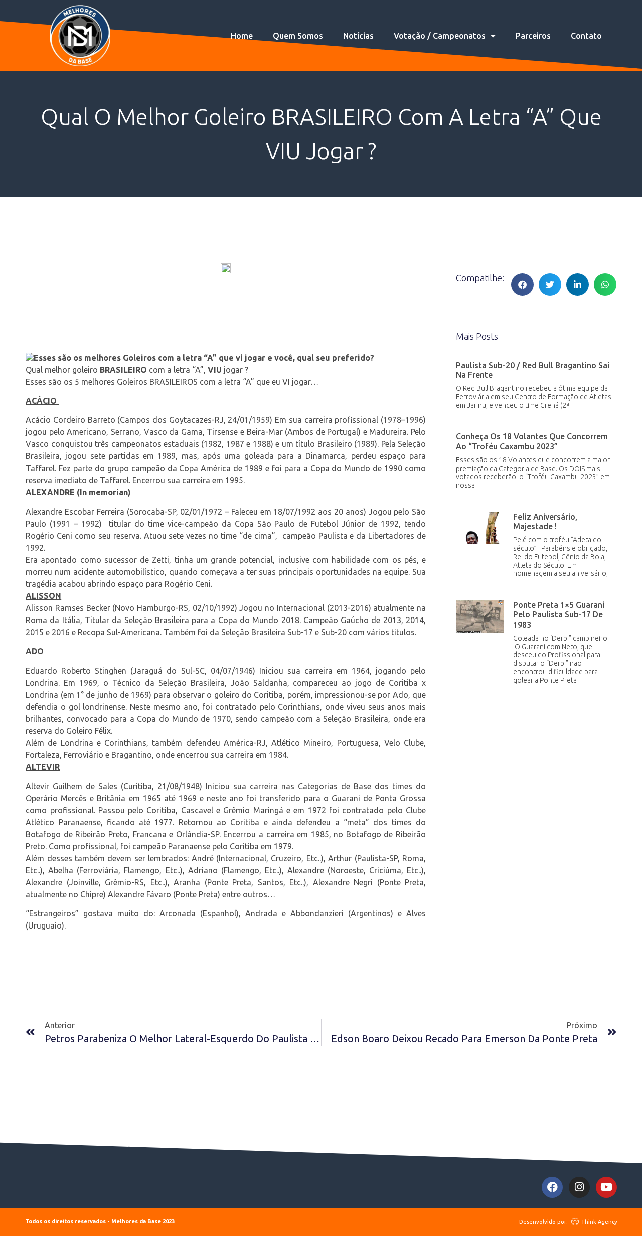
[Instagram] (579, 1187)
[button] (522, 284)
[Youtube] (606, 1187)
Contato (586, 35)
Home (242, 35)
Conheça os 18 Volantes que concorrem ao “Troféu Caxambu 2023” (532, 441)
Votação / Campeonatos (440, 35)
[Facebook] (552, 1187)
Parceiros (533, 35)
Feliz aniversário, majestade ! (545, 521)
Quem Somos (298, 35)
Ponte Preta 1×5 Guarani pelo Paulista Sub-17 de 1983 (558, 614)
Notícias (358, 35)
